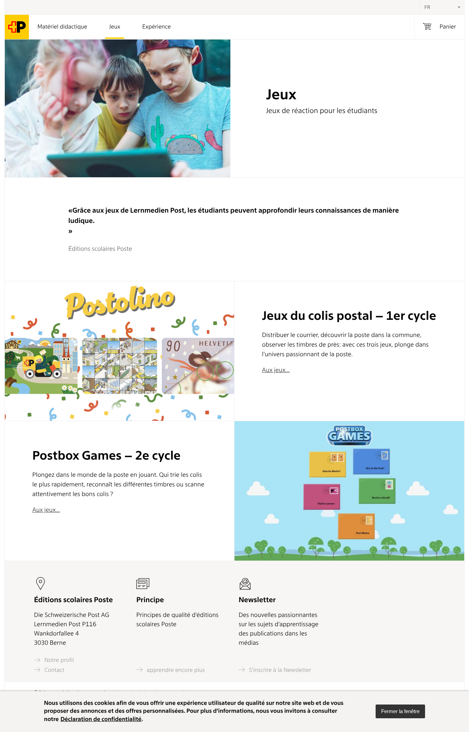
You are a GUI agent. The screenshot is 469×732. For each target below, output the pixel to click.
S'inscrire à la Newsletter (279, 670)
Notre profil (58, 660)
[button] (400, 711)
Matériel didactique (62, 26)
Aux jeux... (276, 370)
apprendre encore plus (175, 670)
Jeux (114, 26)
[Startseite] (17, 27)
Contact (53, 670)
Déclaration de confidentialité (100, 719)
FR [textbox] (427, 7)
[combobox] (442, 7)
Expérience (156, 26)
